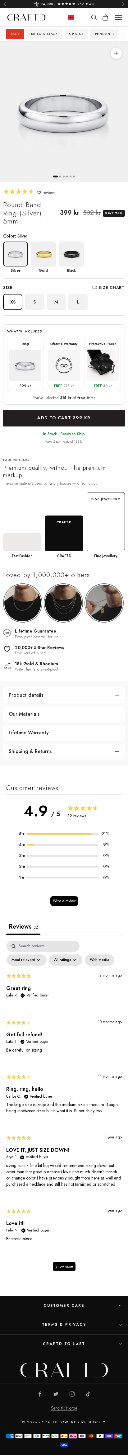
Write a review (64, 901)
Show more (64, 1266)
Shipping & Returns (30, 751)
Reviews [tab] (23, 926)
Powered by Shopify (82, 1422)
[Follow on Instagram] (72, 1394)
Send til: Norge (64, 1408)
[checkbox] (99, 960)
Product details (26, 695)
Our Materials (24, 714)
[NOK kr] (71, 17)
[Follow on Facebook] (40, 1394)
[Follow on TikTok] (88, 1394)
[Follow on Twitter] (56, 1394)
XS (13, 302)
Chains (76, 33)
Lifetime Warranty (29, 732)
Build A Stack (44, 33)
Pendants (104, 33)
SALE (15, 33)
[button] (64, 833)
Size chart (111, 287)
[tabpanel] (64, 1109)
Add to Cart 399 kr (63, 418)
